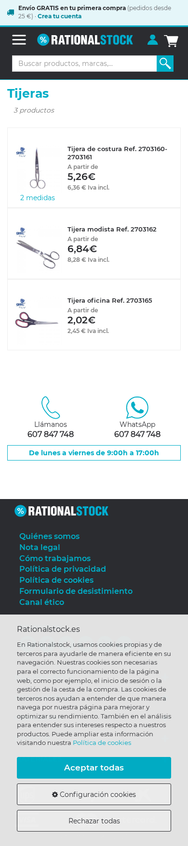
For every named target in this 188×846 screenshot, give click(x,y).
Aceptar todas (94, 767)
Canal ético (41, 602)
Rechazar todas (94, 821)
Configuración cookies (97, 794)
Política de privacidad (62, 569)
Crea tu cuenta (59, 16)
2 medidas (37, 197)
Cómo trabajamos (55, 558)
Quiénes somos (49, 536)
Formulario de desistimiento (76, 591)
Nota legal (39, 547)
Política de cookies (102, 742)
